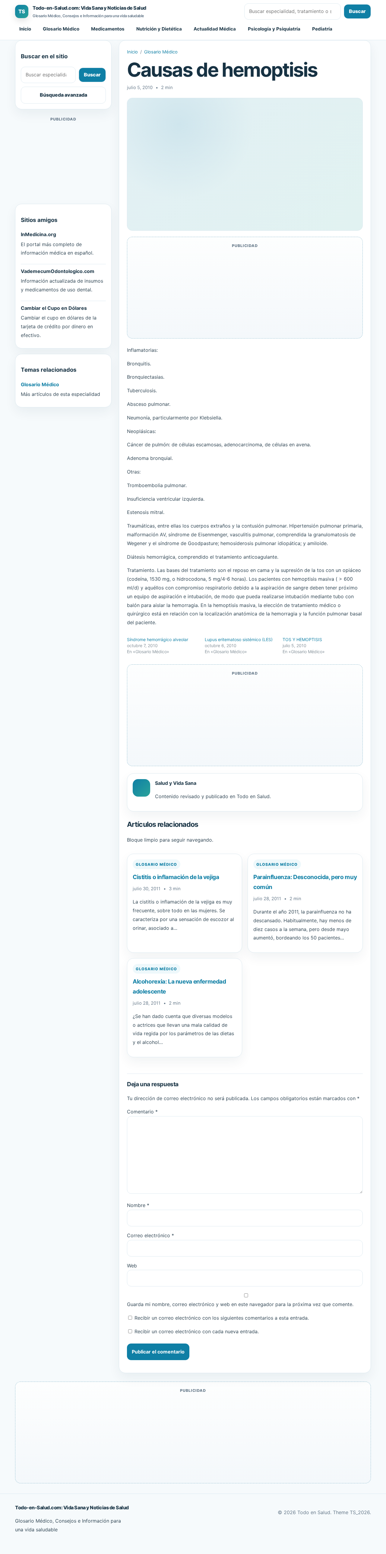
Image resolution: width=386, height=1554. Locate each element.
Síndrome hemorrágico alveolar (157, 639)
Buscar (357, 11)
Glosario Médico (61, 29)
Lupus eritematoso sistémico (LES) (239, 639)
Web (132, 1266)
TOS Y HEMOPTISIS (302, 639)
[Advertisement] (63, 160)
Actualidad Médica (215, 29)
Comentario (142, 1112)
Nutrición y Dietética (159, 29)
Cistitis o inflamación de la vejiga (176, 877)
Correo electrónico (150, 1235)
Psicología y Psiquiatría (274, 29)
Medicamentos (108, 29)
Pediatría (322, 29)
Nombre (138, 1205)
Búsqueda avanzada (63, 95)
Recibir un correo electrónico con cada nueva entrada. (196, 1331)
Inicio (25, 29)
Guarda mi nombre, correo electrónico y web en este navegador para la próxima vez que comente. (240, 1304)
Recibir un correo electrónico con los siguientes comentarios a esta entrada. (221, 1318)
